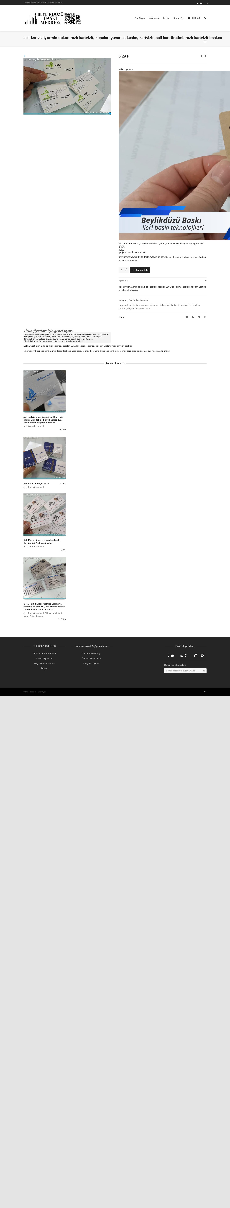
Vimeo (187, 654)
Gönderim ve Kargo (91, 653)
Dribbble (206, 2)
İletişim (44, 668)
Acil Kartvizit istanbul (139, 300)
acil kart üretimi (132, 305)
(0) (196, 18)
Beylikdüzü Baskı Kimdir (44, 653)
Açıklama (123, 280)
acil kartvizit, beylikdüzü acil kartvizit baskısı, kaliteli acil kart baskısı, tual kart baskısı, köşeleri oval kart (43, 420)
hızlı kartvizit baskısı (190, 305)
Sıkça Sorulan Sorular (44, 663)
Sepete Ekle (141, 270)
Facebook (202, 2)
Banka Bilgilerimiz (44, 658)
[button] (24, 56)
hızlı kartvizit (172, 305)
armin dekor (159, 305)
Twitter (197, 2)
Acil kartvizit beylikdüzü (36, 483)
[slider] (121, 250)
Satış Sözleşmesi (91, 663)
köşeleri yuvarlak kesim (138, 308)
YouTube (194, 654)
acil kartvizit (146, 305)
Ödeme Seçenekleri (91, 658)
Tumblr (201, 654)
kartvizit (122, 308)
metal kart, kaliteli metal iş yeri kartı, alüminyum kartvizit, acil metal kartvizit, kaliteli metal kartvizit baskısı (44, 607)
